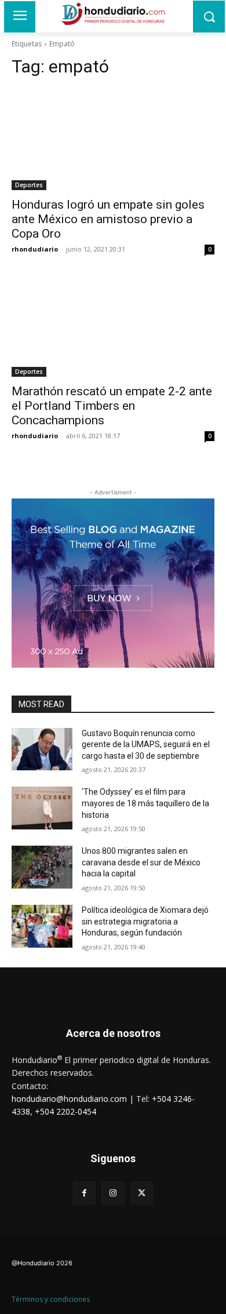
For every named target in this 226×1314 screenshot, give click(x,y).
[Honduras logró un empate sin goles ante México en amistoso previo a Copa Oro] (113, 139)
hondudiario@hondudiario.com (69, 1098)
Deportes (29, 185)
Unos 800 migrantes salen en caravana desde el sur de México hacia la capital (141, 862)
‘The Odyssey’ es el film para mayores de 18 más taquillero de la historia (145, 803)
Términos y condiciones (51, 1299)
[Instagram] (112, 1193)
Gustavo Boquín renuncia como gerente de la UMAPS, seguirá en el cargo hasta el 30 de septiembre (146, 744)
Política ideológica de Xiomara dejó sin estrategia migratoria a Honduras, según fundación (145, 921)
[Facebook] (84, 1193)
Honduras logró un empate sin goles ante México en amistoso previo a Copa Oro (108, 219)
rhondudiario (35, 249)
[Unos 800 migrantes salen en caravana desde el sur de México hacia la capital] (42, 867)
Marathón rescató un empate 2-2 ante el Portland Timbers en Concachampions (112, 405)
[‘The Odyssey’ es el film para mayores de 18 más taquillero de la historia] (42, 808)
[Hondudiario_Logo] (113, 14)
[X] (141, 1193)
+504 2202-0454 (65, 1111)
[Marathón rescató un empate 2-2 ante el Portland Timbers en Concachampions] (113, 326)
